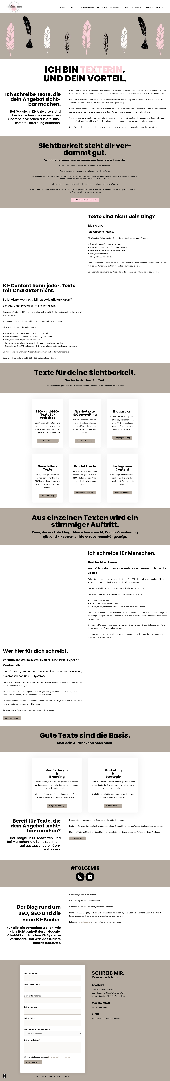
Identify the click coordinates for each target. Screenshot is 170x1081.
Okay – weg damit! (33, 1062)
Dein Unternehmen (32, 996)
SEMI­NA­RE (114, 7)
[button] (66, 7)
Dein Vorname (31, 973)
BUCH (158, 7)
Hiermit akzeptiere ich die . (49, 1057)
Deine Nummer (31, 1007)
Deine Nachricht (32, 1040)
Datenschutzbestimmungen (59, 1057)
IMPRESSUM (41, 1076)
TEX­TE (73, 7)
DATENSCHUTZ (55, 1076)
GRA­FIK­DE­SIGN (87, 7)
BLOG (148, 7)
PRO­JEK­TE (136, 7)
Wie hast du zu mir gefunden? (38, 1029)
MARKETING (102, 7)
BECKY (62, 7)
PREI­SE (126, 7)
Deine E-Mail (30, 1018)
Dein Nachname (32, 984)
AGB (67, 1076)
